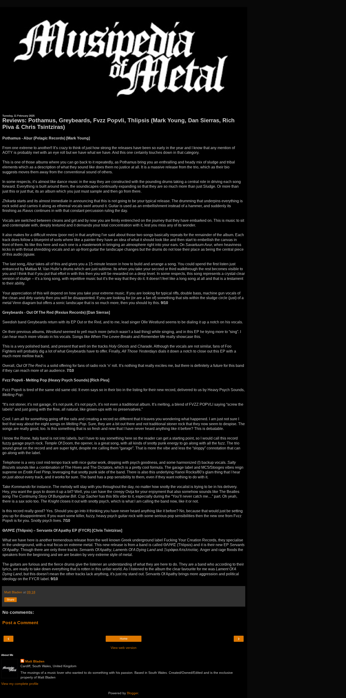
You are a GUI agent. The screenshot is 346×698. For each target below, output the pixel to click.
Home (124, 638)
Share (10, 599)
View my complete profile (19, 684)
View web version (124, 648)
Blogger (132, 693)
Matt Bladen (34, 661)
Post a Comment (20, 622)
